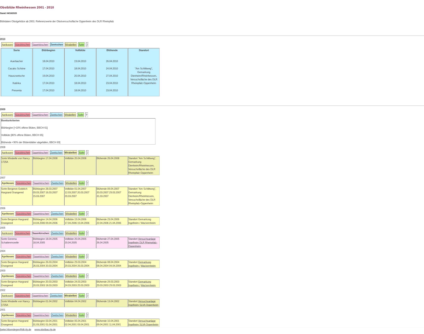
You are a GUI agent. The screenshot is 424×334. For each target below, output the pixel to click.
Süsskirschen (22, 44)
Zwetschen (56, 114)
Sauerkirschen (40, 44)
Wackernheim (148, 265)
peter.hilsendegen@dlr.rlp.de (16, 329)
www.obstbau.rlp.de (45, 329)
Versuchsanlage (147, 239)
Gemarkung (144, 262)
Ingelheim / (134, 265)
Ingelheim (133, 242)
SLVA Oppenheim (149, 305)
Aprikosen (7, 44)
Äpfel (81, 44)
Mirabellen (70, 44)
